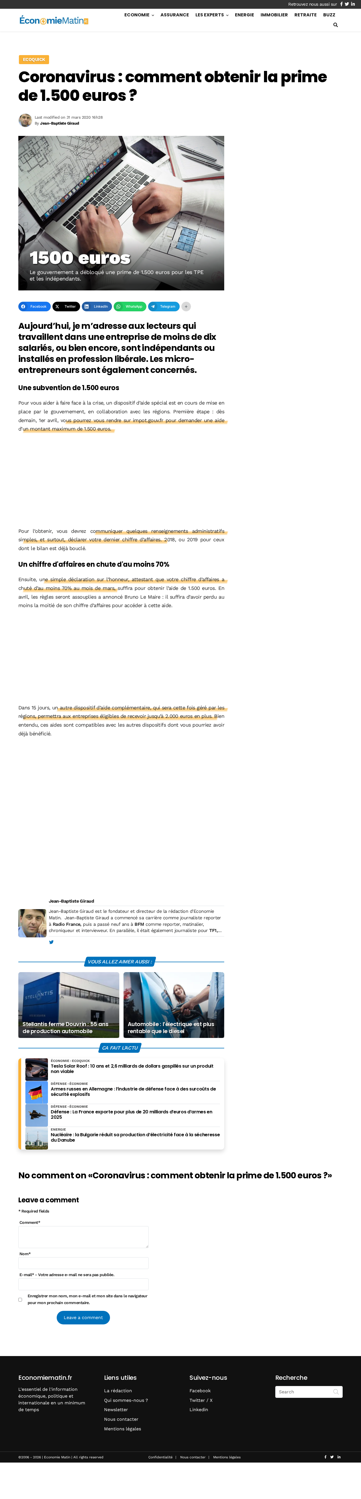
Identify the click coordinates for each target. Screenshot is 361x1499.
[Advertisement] (121, 480)
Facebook (200, 1390)
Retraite (305, 15)
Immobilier (274, 15)
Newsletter (116, 1409)
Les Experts (209, 15)
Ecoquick (34, 59)
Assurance (174, 15)
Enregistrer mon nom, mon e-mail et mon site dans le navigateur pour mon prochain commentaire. (88, 1299)
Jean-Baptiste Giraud (71, 901)
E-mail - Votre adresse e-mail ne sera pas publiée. (66, 1274)
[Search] (336, 1391)
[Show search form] (336, 25)
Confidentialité (160, 1457)
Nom (25, 1254)
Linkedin (199, 1409)
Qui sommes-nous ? (126, 1400)
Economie (136, 15)
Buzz (329, 15)
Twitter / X (201, 1400)
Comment (29, 1222)
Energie (244, 15)
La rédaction (118, 1390)
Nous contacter (121, 1419)
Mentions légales (122, 1428)
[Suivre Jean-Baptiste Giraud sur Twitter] (51, 942)
